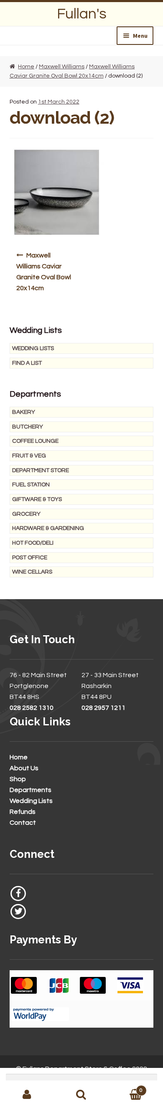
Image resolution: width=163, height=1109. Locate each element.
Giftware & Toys (37, 499)
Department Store (40, 470)
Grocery (26, 514)
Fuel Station (31, 485)
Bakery (23, 412)
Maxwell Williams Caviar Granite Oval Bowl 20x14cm (43, 271)
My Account (27, 1094)
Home (26, 67)
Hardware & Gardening (48, 528)
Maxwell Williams (61, 67)
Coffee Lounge (35, 441)
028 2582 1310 (31, 707)
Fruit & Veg (29, 456)
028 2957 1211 (103, 707)
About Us (24, 768)
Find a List (27, 363)
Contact (23, 822)
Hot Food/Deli (32, 543)
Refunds (23, 811)
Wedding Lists (33, 348)
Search (81, 1094)
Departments (30, 790)
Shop (18, 779)
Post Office (29, 558)
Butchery (27, 427)
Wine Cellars (32, 572)
